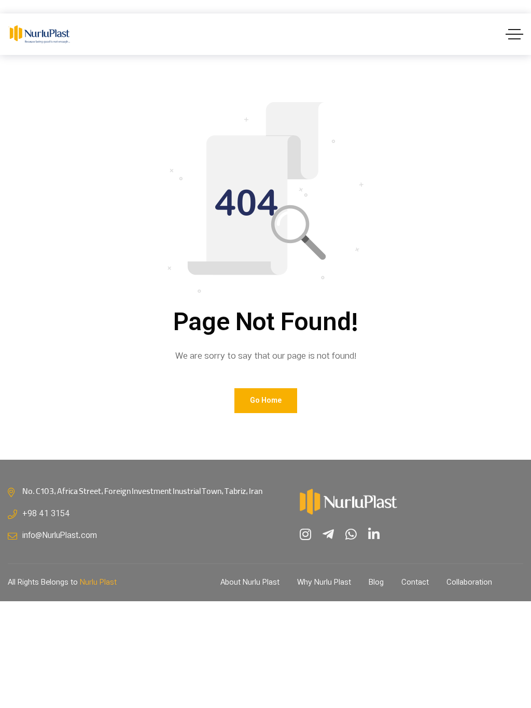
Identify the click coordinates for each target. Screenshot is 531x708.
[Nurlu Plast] (39, 34)
